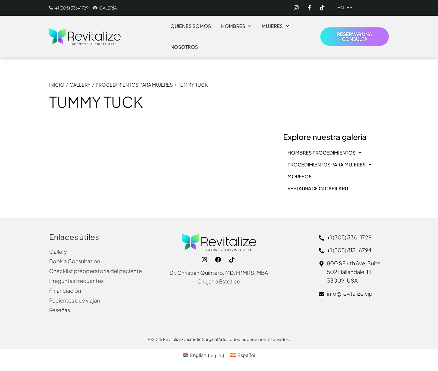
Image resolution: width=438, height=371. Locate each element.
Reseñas (59, 309)
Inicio (56, 85)
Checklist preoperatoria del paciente (95, 270)
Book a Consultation (74, 261)
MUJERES (272, 26)
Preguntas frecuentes (76, 280)
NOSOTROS (184, 47)
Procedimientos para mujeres (134, 85)
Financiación (65, 290)
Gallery (80, 85)
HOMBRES (233, 26)
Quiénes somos (190, 26)
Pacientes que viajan (74, 300)
